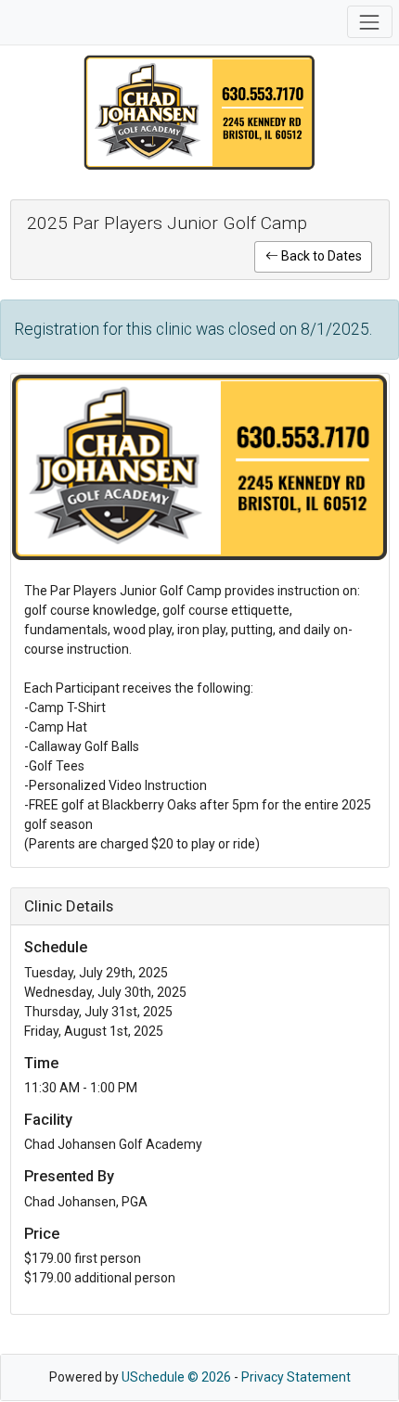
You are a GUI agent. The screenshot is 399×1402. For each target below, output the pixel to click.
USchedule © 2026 (176, 1377)
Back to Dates (320, 256)
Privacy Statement (296, 1377)
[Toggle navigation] (370, 22)
